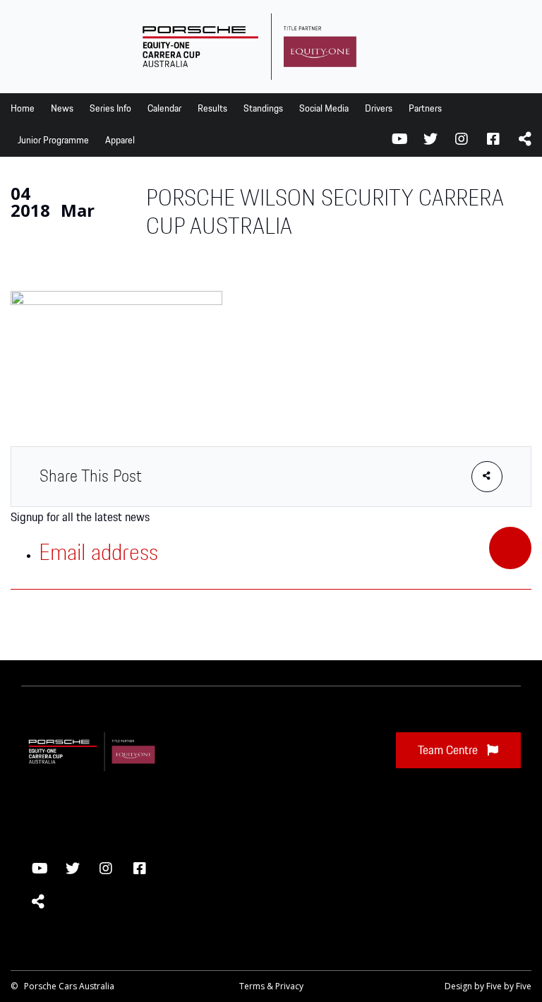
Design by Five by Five (488, 986)
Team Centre (449, 750)
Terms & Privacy (271, 986)
